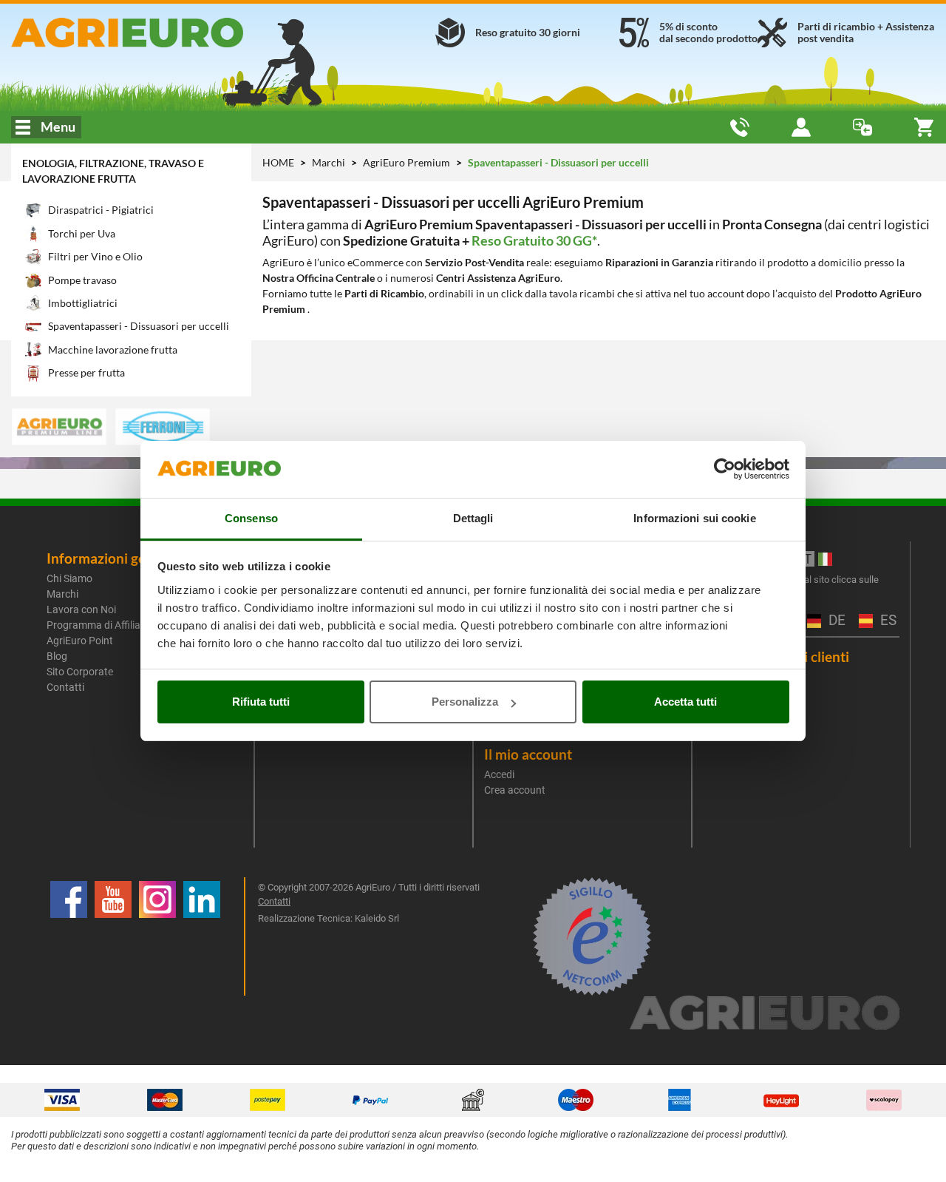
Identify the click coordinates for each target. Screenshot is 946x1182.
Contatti (65, 687)
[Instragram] (157, 936)
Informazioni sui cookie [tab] (694, 518)
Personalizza (465, 701)
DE (835, 621)
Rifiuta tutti (261, 701)
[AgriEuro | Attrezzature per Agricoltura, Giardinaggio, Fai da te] (157, 32)
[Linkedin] (202, 936)
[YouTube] (113, 936)
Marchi (329, 162)
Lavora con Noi (81, 609)
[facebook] (69, 936)
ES (886, 621)
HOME (278, 162)
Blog (57, 656)
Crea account (514, 790)
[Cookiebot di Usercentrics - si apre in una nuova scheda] (724, 470)
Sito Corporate (80, 672)
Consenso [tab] (251, 518)
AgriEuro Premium (407, 162)
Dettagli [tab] (473, 518)
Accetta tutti (685, 701)
